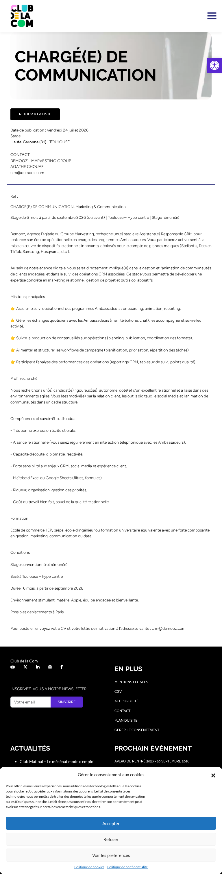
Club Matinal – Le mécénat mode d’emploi (57, 761)
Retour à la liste (35, 114)
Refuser (111, 839)
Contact (122, 711)
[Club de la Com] (22, 15)
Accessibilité (126, 701)
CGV (118, 692)
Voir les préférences (111, 855)
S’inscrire (66, 702)
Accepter (111, 823)
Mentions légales (131, 682)
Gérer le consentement (136, 730)
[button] (214, 65)
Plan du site (125, 721)
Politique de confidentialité (127, 867)
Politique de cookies (89, 867)
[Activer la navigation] (211, 16)
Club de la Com (24, 660)
